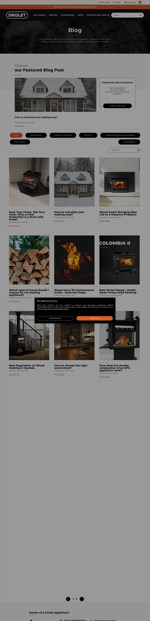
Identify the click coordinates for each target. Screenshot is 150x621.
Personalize (55, 318)
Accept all (95, 318)
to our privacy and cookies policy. (55, 309)
